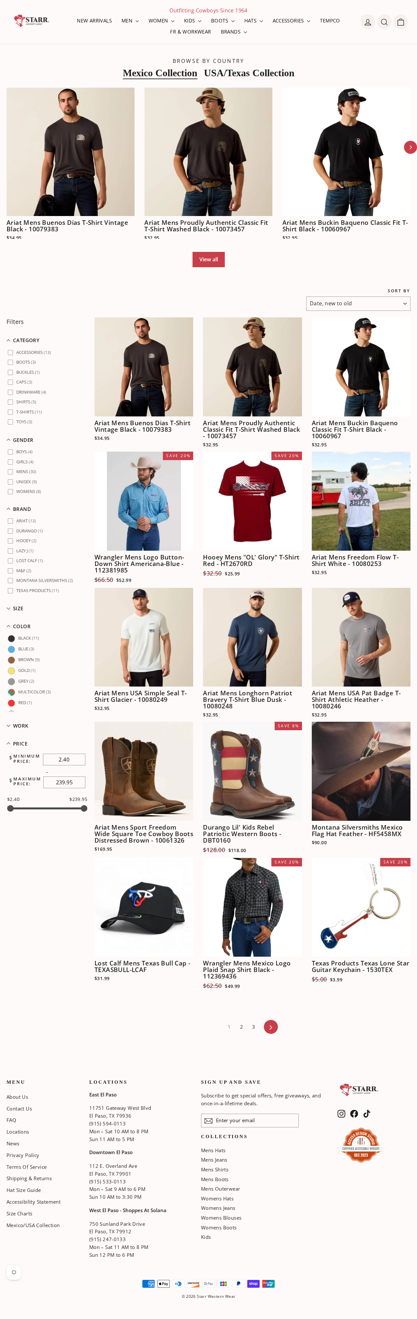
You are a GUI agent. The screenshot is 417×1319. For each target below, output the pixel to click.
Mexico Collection (160, 72)
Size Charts (19, 1213)
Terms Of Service (27, 1167)
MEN (128, 20)
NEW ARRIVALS (94, 20)
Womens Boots (219, 1227)
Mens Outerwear (220, 1188)
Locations (18, 1131)
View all (208, 259)
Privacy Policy (23, 1155)
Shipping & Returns (29, 1178)
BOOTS (220, 20)
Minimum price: (26, 759)
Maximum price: (27, 781)
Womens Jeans (218, 1208)
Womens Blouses (221, 1217)
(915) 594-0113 (107, 1123)
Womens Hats (217, 1198)
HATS (251, 20)
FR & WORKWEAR (190, 31)
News (13, 1143)
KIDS (190, 20)
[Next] (410, 147)
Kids (206, 1237)
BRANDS (231, 31)
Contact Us (19, 1108)
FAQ (11, 1120)
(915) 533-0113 (107, 1181)
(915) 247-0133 (107, 1239)
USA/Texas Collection (249, 72)
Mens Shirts (214, 1169)
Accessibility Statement (34, 1201)
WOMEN (159, 20)
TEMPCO (330, 20)
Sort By (399, 290)
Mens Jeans (214, 1159)
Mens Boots (215, 1179)
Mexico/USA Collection (33, 1225)
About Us (17, 1097)
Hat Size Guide (24, 1190)
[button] (47, 340)
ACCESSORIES (289, 20)
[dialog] (401, 21)
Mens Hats (213, 1150)
